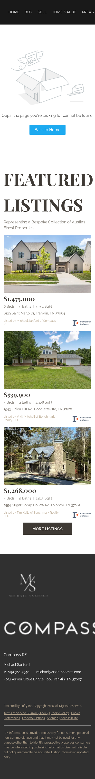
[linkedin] (17, 690)
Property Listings (33, 718)
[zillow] (26, 690)
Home (14, 12)
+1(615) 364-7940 (16, 672)
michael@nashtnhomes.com (58, 672)
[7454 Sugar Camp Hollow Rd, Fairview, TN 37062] (47, 456)
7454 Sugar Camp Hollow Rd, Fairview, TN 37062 (42, 505)
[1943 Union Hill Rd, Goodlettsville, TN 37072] (47, 360)
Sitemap (52, 718)
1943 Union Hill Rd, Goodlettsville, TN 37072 (38, 409)
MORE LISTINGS (47, 529)
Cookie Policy (60, 713)
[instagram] (36, 690)
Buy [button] (28, 12)
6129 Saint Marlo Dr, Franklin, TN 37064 (34, 313)
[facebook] (7, 690)
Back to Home (47, 129)
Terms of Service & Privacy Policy (26, 713)
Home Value (64, 12)
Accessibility (69, 718)
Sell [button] (42, 12)
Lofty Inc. (26, 706)
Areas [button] (88, 12)
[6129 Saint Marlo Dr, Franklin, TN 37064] (47, 264)
